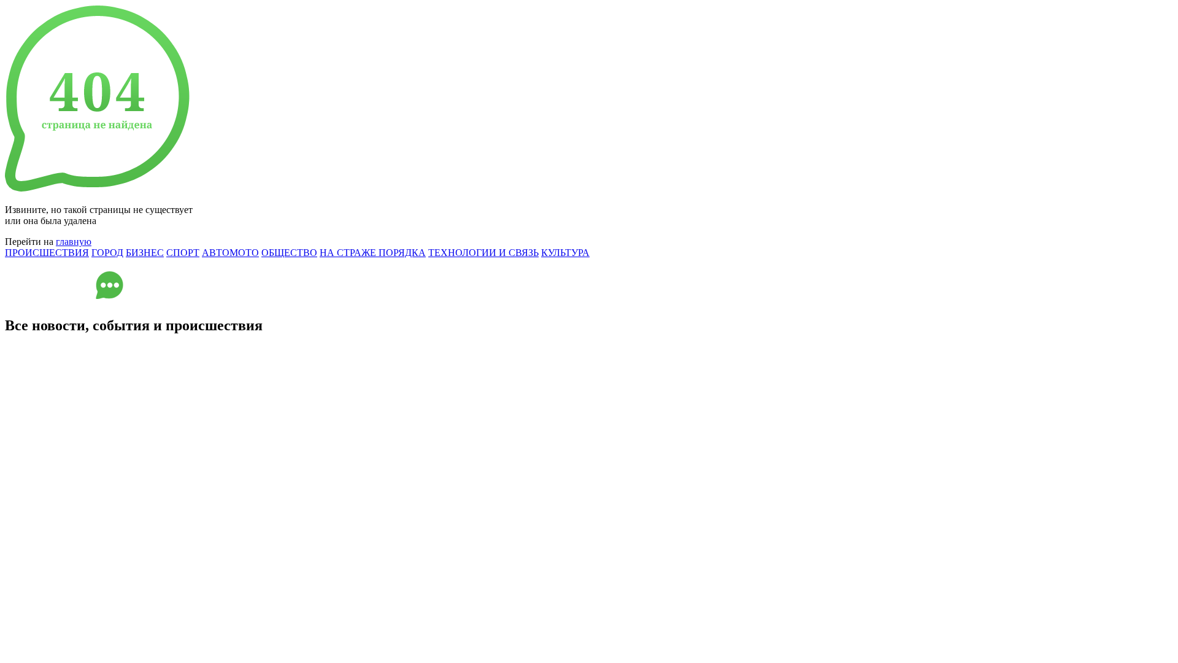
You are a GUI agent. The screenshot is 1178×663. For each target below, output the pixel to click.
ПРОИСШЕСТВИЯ (47, 252)
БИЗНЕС (145, 252)
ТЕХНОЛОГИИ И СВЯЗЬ (483, 252)
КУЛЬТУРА (565, 252)
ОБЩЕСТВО (289, 252)
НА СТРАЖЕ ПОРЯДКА (373, 252)
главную (73, 241)
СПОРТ (182, 252)
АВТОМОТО (230, 252)
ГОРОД (107, 252)
